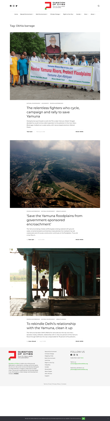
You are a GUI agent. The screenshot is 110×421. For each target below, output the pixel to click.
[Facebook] (71, 355)
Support (47, 376)
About (92, 14)
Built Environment (41, 14)
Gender (78, 14)
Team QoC (29, 131)
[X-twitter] (77, 355)
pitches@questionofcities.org (79, 369)
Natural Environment (26, 14)
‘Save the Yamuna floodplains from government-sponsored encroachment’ (54, 220)
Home (16, 14)
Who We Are (48, 373)
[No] (108, 418)
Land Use (47, 360)
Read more (79, 131)
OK (83, 418)
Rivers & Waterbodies (56, 103)
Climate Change (55, 14)
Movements (45, 103)
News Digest (48, 371)
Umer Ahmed (32, 341)
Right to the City (68, 14)
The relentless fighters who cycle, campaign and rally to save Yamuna (53, 112)
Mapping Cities (49, 356)
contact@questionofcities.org (79, 363)
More (85, 14)
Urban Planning (61, 211)
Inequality (47, 365)
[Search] (98, 6)
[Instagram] (74, 355)
